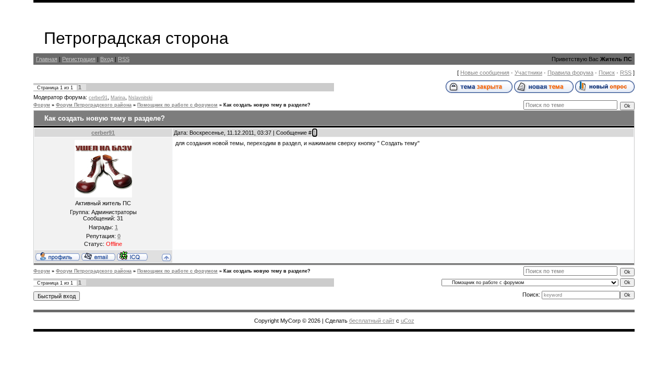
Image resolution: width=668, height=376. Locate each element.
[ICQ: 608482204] (132, 256)
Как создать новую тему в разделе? (267, 105)
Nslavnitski (140, 97)
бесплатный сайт (372, 321)
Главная (46, 59)
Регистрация (79, 59)
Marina (118, 97)
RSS (123, 59)
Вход (106, 59)
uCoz (407, 321)
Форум (41, 105)
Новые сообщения (484, 72)
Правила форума (570, 72)
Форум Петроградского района (94, 105)
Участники (528, 72)
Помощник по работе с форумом (177, 105)
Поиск (607, 72)
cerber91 (98, 97)
